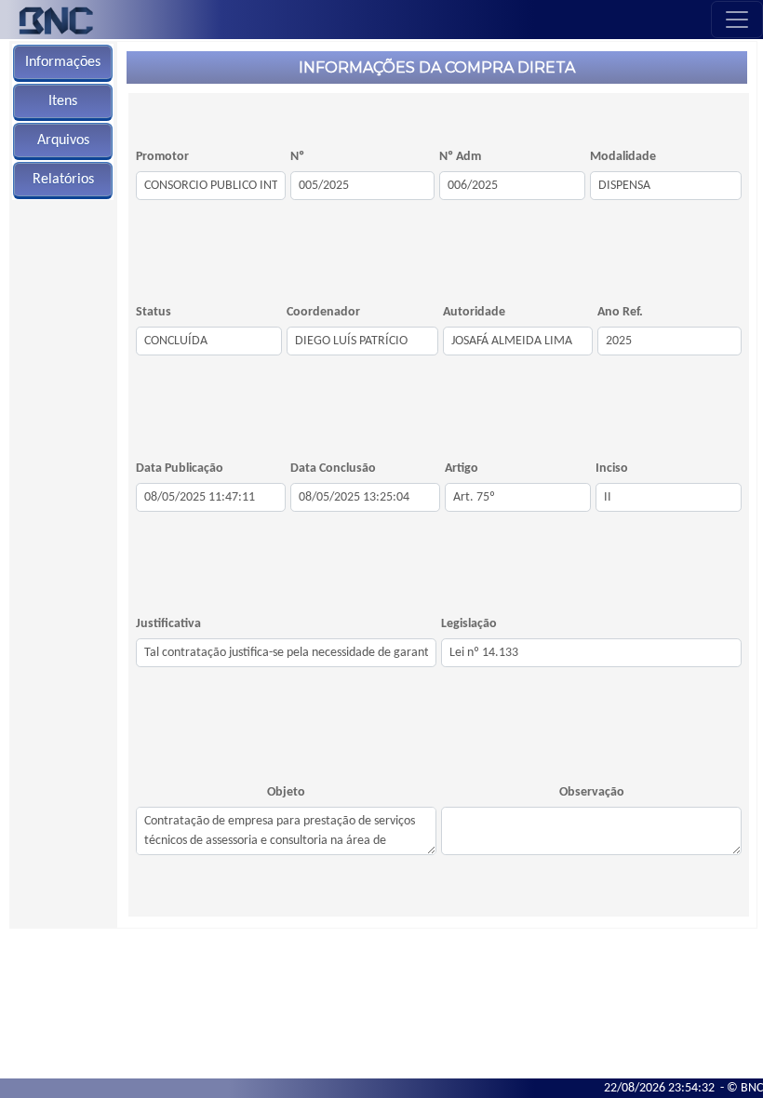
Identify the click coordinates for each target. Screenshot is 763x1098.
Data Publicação (179, 468)
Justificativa (168, 624)
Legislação (469, 624)
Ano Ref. (620, 312)
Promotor (162, 157)
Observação (591, 792)
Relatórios (63, 179)
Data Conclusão (333, 468)
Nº (297, 157)
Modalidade (623, 157)
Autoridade (474, 312)
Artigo (461, 468)
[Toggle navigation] (737, 19)
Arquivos (63, 140)
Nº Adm (460, 157)
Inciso (612, 468)
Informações (62, 62)
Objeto (286, 792)
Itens (62, 101)
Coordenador (323, 312)
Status (153, 312)
